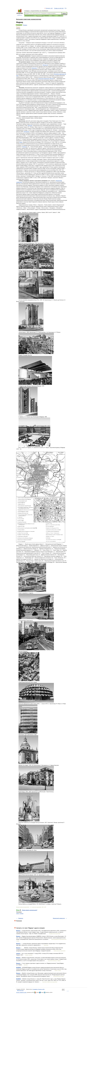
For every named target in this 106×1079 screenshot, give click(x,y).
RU (65, 8)
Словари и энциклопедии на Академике (36, 11)
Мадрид (18, 930)
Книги (53, 15)
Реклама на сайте (41, 989)
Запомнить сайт (49, 8)
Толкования (39, 15)
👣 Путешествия (20, 990)
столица (21, 913)
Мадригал (20, 918)
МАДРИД (18, 967)
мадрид (18, 953)
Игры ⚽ (60, 15)
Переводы (46, 15)
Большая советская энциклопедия (30, 15)
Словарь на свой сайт (59, 8)
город (17, 913)
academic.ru (19, 15)
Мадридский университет (59, 918)
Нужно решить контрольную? (29, 910)
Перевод (25, 25)
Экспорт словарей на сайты (21, 992)
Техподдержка (35, 989)
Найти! (64, 13)
